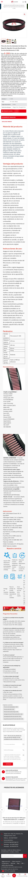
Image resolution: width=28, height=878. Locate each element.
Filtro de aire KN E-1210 (9, 709)
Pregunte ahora (8, 111)
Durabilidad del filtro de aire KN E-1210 (12, 716)
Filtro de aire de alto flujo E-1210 (11, 711)
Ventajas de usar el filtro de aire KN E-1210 (13, 714)
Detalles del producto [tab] (7, 121)
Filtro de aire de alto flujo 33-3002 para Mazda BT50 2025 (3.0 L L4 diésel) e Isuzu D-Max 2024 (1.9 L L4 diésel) (14, 818)
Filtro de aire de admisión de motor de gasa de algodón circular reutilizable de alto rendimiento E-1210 (13, 737)
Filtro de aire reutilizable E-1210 (11, 707)
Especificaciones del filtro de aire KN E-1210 (13, 719)
